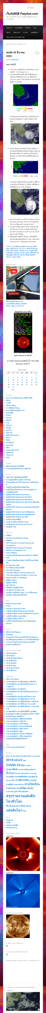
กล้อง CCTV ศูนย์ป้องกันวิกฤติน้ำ (17, 477)
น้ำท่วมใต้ (24, 773)
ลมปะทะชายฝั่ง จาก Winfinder (16, 577)
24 (13, 384)
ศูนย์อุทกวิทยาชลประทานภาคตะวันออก (19, 499)
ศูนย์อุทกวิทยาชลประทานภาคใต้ (17, 517)
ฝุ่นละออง (8, 780)
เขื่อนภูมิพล (9, 255)
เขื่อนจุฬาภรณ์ (34, 253)
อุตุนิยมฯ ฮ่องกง (11, 580)
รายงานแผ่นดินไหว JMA (14, 731)
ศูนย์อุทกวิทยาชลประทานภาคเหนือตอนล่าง (20, 514)
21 (32, 382)
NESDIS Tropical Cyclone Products (19, 548)
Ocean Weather (11, 553)
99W (38, 756)
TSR (7, 558)
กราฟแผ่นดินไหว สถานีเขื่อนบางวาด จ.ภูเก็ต (21, 704)
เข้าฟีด (8, 822)
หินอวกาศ (17, 32)
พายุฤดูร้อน (33, 780)
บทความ (9, 418)
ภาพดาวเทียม (10, 791)
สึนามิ (8, 32)
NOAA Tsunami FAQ (13, 603)
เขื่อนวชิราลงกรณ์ (19, 255)
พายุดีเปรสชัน (33, 250)
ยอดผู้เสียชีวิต (24, 791)
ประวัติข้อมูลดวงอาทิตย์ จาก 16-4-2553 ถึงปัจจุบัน (22, 639)
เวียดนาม (9, 257)
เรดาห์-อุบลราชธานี (12, 668)
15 (36, 380)
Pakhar (16, 250)
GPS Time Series (12, 679)
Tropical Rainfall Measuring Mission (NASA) (22, 555)
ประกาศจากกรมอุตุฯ (13, 570)
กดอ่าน (26, 72)
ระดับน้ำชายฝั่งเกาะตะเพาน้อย (16, 616)
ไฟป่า (8, 457)
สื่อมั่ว (8, 440)
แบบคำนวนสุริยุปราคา (13, 644)
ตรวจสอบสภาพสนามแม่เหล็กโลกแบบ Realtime (22, 637)
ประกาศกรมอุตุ (32, 773)
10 (13, 380)
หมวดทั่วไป (10, 442)
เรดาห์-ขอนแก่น (11, 653)
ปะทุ (29, 776)
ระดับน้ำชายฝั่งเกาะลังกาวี (14, 618)
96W (11, 250)
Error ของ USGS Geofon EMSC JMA (19, 398)
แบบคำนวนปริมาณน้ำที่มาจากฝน (17, 522)
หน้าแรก (9, 28)
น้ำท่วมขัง (17, 773)
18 (18, 382)
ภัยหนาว (9, 425)
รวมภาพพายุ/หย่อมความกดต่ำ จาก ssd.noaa (21, 575)
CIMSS (8, 535)
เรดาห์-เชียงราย (11, 670)
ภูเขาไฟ (8, 430)
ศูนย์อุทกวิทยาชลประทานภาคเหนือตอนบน (20, 512)
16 (9, 382)
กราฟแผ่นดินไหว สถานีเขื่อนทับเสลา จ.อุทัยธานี (22, 701)
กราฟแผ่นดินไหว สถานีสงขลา (16, 689)
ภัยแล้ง (35, 246)
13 (27, 380)
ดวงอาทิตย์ (18, 28)
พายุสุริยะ (9, 784)
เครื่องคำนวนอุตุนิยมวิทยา (15, 587)
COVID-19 (13, 765)
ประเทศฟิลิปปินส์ (21, 776)
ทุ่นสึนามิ (32, 769)
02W (28, 248)
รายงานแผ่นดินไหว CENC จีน (16, 721)
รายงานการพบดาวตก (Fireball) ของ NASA (20, 642)
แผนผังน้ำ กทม (11, 527)
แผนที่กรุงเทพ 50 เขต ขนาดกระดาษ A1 (19, 524)
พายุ (34, 28)
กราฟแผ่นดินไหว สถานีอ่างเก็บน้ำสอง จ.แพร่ (21, 696)
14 (32, 380)
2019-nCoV (14, 760)
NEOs (8, 400)
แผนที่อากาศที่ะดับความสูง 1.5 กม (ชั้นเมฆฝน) (21, 592)
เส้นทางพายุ (25, 805)
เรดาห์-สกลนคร (11, 663)
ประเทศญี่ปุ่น (10, 777)
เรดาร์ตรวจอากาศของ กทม (15, 590)
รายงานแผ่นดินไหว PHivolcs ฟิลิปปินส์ (19, 734)
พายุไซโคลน (11, 788)
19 (22, 382)
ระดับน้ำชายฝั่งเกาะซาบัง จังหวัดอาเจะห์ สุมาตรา (22, 613)
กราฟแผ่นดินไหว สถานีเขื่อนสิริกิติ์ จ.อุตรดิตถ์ (21, 711)
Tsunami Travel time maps (15, 608)
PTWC (8, 606)
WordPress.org (11, 827)
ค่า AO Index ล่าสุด (12, 565)
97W (32, 756)
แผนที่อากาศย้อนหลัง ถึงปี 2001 (16, 595)
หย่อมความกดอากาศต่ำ (22, 253)
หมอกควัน (9, 445)
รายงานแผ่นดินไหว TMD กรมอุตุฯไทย (19, 736)
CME (24, 760)
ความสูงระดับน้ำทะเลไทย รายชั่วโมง (18, 480)
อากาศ (25, 32)
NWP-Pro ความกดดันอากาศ (15, 550)
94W (21, 756)
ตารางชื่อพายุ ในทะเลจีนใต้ (15, 567)
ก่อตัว (28, 765)
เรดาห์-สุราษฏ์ (10, 665)
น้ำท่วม (28, 28)
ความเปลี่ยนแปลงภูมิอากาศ (20, 246)
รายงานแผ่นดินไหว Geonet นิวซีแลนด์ (19, 726)
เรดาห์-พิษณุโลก (11, 660)
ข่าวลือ (8, 403)
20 (27, 382)
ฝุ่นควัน (8, 420)
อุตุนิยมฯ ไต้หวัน (11, 582)
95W (25, 756)
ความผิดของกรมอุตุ (12, 408)
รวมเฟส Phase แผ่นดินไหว (15, 716)
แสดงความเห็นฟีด (12, 825)
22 (36, 382)
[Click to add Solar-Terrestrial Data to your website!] (23, 352)
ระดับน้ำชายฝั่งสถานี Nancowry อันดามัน (20, 611)
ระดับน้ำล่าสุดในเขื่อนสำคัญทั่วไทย (17, 487)
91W (11, 756)
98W (35, 756)
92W (14, 756)
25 (18, 384)
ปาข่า (26, 250)
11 (18, 380)
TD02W (21, 250)
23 (9, 384)
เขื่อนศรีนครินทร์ (30, 255)
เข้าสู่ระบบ (9, 820)
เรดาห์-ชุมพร (10, 655)
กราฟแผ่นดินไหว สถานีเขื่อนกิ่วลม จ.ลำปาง (20, 699)
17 (13, 382)
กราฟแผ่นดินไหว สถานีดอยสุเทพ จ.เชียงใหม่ (21, 681)
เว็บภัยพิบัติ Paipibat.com (22, 13)
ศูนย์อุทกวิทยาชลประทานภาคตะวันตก (19, 497)
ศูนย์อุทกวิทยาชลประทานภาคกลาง (18, 494)
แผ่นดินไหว (34, 32)
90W (7, 756)
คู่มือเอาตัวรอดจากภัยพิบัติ (15, 466)
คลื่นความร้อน (11, 405)
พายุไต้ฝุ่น (22, 788)
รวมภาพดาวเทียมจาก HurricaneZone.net (20, 572)
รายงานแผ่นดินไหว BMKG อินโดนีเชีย (19, 719)
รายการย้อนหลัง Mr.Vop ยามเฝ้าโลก (18, 468)
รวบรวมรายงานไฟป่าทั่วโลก (15, 747)
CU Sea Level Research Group (17, 538)
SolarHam (9, 634)
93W (18, 756)
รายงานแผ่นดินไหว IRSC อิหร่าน (17, 728)
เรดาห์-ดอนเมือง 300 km (14, 658)
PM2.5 (23, 765)
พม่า (13, 780)
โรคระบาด (9, 455)
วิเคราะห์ (9, 432)
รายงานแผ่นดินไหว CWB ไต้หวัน (17, 724)
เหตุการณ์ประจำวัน (12, 248)
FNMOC (9, 540)
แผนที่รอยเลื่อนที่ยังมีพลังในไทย (16, 738)
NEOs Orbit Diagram (13, 632)
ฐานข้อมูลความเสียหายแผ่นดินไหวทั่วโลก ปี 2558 (22, 714)
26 (22, 384)
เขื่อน (8, 447)
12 (22, 380)
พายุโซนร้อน (10, 253)
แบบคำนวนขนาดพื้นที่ (13, 519)
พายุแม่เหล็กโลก (19, 784)
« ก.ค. (12, 389)
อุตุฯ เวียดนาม (10, 585)
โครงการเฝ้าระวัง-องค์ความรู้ (15, 37)
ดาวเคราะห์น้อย (23, 769)
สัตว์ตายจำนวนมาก (12, 435)
